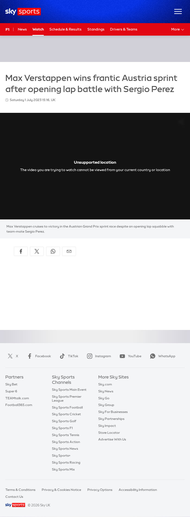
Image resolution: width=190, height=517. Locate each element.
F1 (7, 29)
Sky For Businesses (113, 411)
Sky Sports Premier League (66, 398)
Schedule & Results (65, 29)
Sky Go (103, 398)
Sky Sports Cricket (66, 414)
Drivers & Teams (123, 29)
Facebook (43, 356)
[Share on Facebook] (21, 251)
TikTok (73, 356)
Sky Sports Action (66, 441)
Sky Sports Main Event (69, 389)
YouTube (134, 356)
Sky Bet (11, 384)
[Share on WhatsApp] (53, 251)
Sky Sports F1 (62, 428)
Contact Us (14, 496)
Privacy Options (99, 489)
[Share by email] (69, 251)
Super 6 (11, 391)
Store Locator (109, 432)
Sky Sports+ (61, 455)
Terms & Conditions (20, 489)
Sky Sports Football (67, 407)
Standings (95, 29)
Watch (38, 29)
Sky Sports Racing (66, 462)
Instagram (103, 356)
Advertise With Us (112, 439)
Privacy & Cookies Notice (61, 489)
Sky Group (106, 404)
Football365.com (18, 404)
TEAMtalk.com (17, 398)
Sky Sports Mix (63, 469)
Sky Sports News (65, 448)
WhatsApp (166, 356)
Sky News (105, 391)
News (22, 29)
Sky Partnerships (111, 418)
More (175, 29)
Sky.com (105, 384)
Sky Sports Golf (64, 421)
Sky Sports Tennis (65, 435)
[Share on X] (37, 251)
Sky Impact (107, 425)
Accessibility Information (138, 489)
